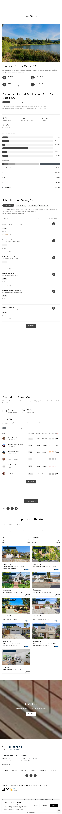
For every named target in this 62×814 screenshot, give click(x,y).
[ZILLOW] (35, 775)
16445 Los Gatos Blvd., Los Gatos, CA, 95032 (12, 292)
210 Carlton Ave (12, 453)
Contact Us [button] (31, 714)
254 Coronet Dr (11, 439)
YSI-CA (9, 458)
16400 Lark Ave (11, 468)
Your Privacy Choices (31, 812)
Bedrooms (44, 531)
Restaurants (11, 428)
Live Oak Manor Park (13, 451)
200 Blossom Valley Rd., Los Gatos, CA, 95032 (12, 309)
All (5, 428)
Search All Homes (31, 501)
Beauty (33, 428)
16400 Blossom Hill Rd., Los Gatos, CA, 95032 (12, 224)
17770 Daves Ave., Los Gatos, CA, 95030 (11, 241)
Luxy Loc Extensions (13, 473)
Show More (31, 325)
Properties (23, 770)
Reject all (36, 805)
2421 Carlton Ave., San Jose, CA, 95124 (10, 275)
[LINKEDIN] (31, 775)
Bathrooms (24, 531)
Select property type (7, 531)
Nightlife (40, 428)
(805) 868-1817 (6, 759)
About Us (14, 770)
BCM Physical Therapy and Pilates (14, 465)
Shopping (20, 428)
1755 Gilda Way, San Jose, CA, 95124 (10, 258)
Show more (31, 481)
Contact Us (53, 770)
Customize (44, 805)
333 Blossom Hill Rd (13, 460)
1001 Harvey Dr (11, 446)
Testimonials (43, 770)
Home (6, 770)
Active (27, 428)
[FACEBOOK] (26, 775)
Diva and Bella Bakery (13, 437)
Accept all (53, 805)
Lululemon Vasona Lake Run (15, 444)
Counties (33, 770)
